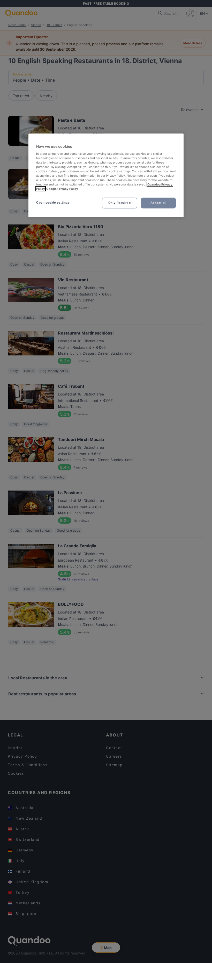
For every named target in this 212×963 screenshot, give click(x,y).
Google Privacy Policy (62, 189)
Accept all (158, 203)
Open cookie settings (52, 202)
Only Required (119, 203)
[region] (106, 175)
